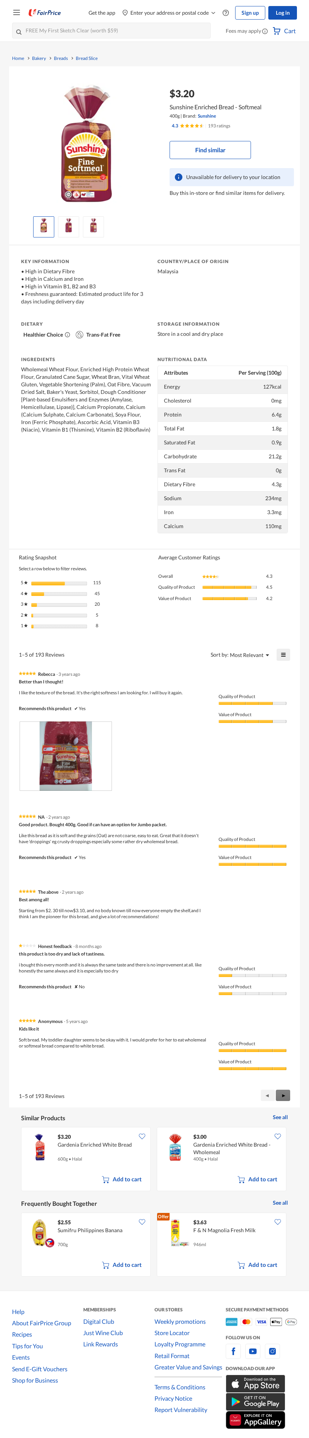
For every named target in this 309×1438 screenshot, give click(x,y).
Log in (283, 12)
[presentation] (66, 756)
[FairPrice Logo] (45, 12)
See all (280, 1117)
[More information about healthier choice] (67, 335)
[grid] (154, 1160)
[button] (265, 31)
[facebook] (233, 1355)
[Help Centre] (225, 13)
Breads (61, 58)
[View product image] (44, 225)
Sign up (250, 12)
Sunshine (207, 116)
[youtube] (252, 1355)
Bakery (39, 58)
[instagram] (272, 1355)
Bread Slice (87, 58)
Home (18, 58)
